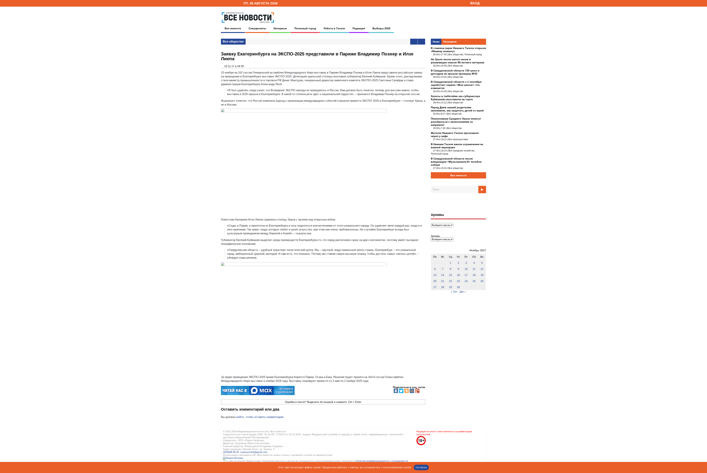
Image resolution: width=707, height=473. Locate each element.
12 (482, 268)
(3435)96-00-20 (231, 452)
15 (450, 275)
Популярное (450, 41)
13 (434, 275)
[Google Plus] (417, 391)
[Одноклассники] (406, 391)
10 (466, 268)
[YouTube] (234, 3)
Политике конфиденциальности (373, 461)
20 (434, 281)
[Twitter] (401, 391)
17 (466, 275)
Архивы (435, 236)
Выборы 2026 (381, 28)
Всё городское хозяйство (461, 150)
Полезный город (305, 28)
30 (458, 287)
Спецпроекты (257, 28)
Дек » (463, 291)
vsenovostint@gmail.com (253, 452)
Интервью (280, 28)
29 (450, 287)
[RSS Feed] (228, 3)
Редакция (359, 28)
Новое (436, 41)
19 (482, 275)
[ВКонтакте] (396, 391)
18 (474, 275)
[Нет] (702, 467)
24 (466, 281)
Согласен (421, 467)
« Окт (454, 291)
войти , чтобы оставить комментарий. (260, 416)
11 (474, 268)
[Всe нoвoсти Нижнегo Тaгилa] (248, 23)
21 (442, 281)
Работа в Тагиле (334, 28)
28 (442, 287)
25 (474, 281)
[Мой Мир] (412, 391)
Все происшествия (458, 139)
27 (434, 287)
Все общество (233, 41)
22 (450, 281)
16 (458, 275)
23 (458, 281)
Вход (475, 3)
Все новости (233, 28)
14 (442, 275)
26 (482, 281)
